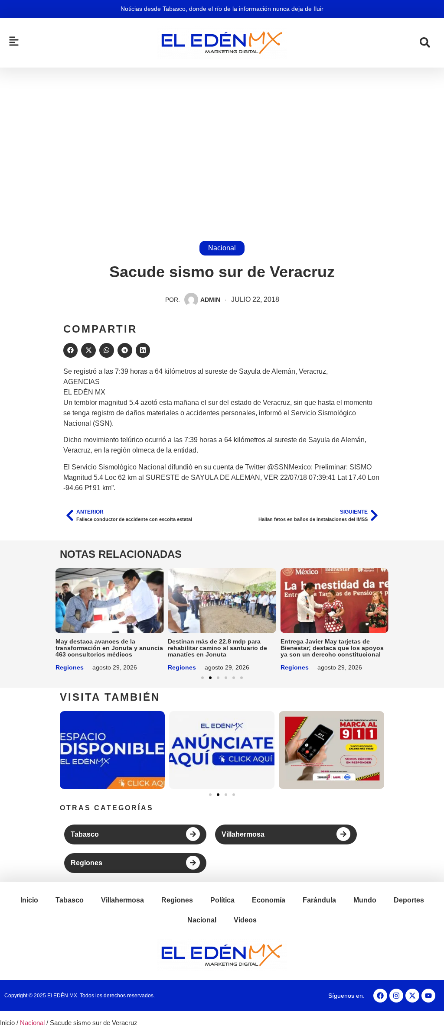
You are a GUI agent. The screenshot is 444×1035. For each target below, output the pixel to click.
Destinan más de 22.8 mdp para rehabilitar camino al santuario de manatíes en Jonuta (217, 648)
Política (222, 900)
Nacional (222, 248)
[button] (70, 350)
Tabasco (85, 834)
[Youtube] (428, 996)
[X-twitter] (412, 996)
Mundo (364, 900)
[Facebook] (380, 996)
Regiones (70, 667)
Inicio (29, 900)
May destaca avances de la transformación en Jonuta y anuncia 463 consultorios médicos (109, 648)
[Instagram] (396, 996)
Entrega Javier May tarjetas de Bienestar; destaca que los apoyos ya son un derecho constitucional (332, 648)
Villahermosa (243, 834)
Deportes (409, 900)
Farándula (319, 900)
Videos (245, 920)
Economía (268, 900)
